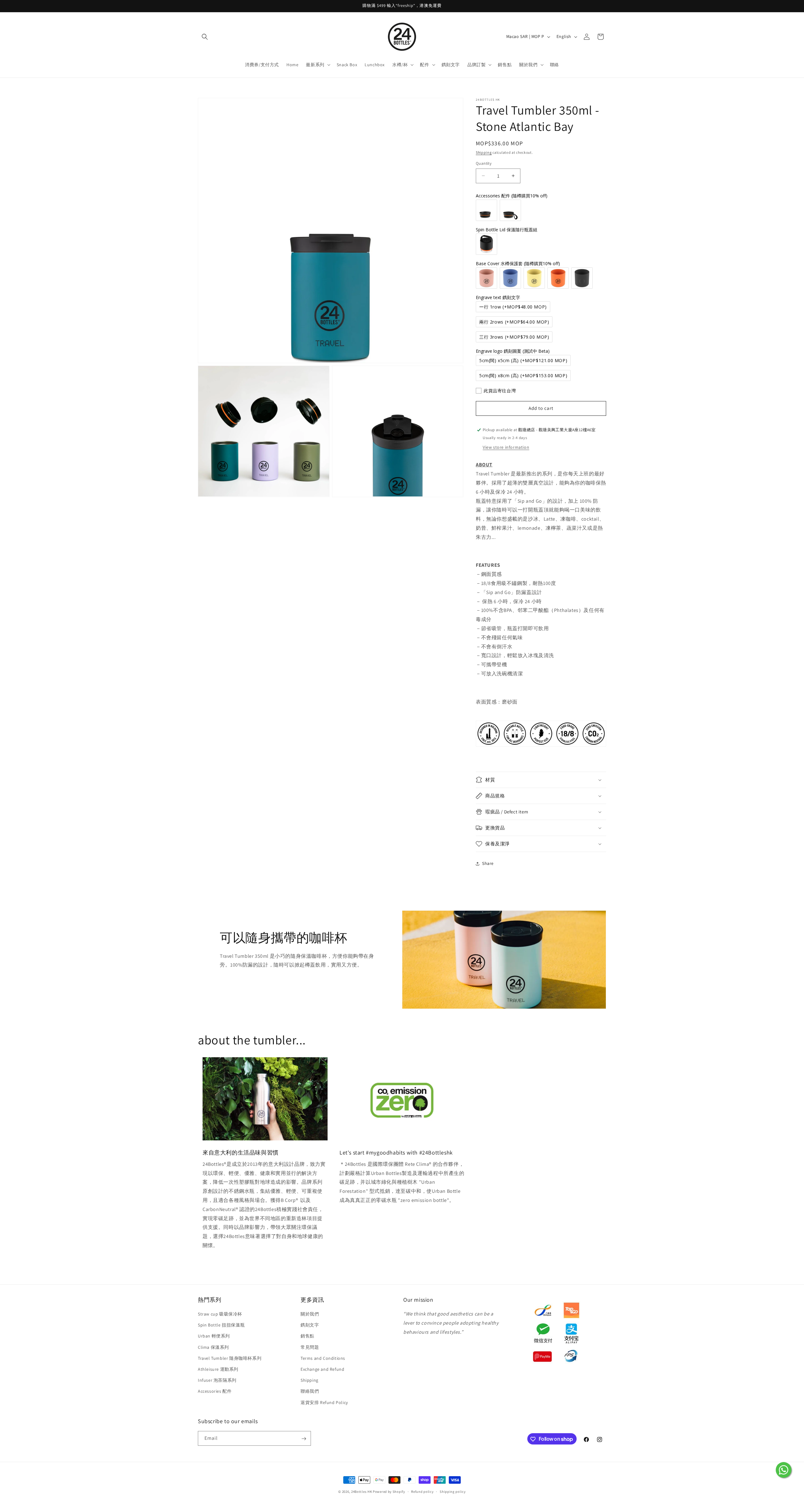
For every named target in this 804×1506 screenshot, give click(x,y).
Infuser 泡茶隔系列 (217, 1380)
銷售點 (307, 1336)
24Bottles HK (361, 1491)
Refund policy (422, 1491)
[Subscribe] (304, 1438)
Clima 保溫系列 (213, 1347)
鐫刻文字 (310, 1325)
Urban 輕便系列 (214, 1336)
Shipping (484, 152)
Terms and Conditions (323, 1358)
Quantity (484, 163)
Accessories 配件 (214, 1391)
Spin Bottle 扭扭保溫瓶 (221, 1325)
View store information (506, 447)
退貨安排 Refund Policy (324, 1402)
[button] (205, 37)
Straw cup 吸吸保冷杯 (220, 1314)
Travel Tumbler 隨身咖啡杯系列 (229, 1358)
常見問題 (310, 1347)
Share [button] (488, 863)
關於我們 (310, 1314)
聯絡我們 (310, 1391)
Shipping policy (453, 1491)
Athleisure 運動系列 (218, 1369)
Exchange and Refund (322, 1369)
